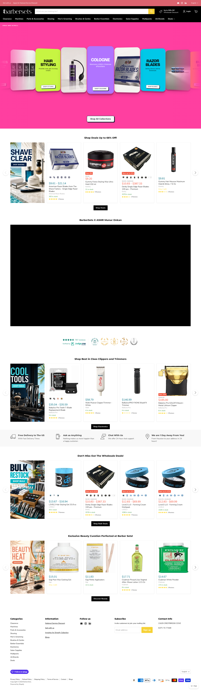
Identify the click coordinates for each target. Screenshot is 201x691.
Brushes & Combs (83, 19)
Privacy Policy (15, 679)
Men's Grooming (65, 19)
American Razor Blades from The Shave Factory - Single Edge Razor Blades (63, 189)
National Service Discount (55, 623)
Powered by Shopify (17, 684)
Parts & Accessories (35, 19)
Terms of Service (52, 679)
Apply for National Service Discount (25, 3)
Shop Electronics (100, 426)
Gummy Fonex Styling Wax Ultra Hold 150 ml (99, 182)
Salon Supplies (132, 19)
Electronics (117, 19)
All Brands (159, 19)
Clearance (7, 19)
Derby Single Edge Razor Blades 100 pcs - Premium (135, 187)
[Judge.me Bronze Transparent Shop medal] (124, 341)
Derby (124, 191)
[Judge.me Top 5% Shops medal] (134, 341)
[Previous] (5, 172)
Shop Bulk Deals (100, 523)
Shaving (50, 19)
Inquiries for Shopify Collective (57, 632)
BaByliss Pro (53, 412)
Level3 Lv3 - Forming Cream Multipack (134, 505)
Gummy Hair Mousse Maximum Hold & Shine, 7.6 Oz (171, 182)
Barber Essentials (101, 19)
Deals (170, 19)
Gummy (88, 187)
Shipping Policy (39, 679)
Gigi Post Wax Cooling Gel (60, 579)
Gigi (50, 582)
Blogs (47, 637)
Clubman (125, 585)
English (193, 3)
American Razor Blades (57, 194)
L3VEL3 (51, 507)
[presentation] (151, 177)
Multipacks (147, 19)
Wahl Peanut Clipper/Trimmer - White (98, 403)
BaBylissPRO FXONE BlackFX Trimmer (134, 403)
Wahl (87, 408)
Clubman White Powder (168, 579)
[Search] (151, 11)
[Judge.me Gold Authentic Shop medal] (104, 341)
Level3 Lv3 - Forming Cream (170, 504)
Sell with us (7, 3)
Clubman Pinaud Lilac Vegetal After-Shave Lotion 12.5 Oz (134, 580)
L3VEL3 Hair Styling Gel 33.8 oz (62, 504)
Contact (63, 679)
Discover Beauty (100, 598)
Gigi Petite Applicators (94, 579)
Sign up (147, 630)
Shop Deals (101, 208)
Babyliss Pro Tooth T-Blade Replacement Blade (60, 408)
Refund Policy (27, 679)
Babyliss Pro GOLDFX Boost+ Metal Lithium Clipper (170, 404)
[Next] (195, 172)
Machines (19, 19)
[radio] (50, 177)
